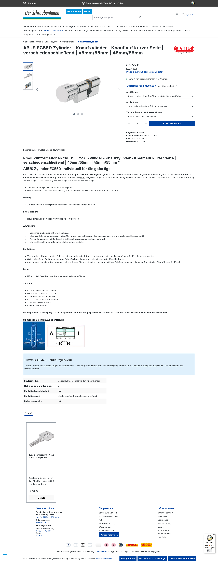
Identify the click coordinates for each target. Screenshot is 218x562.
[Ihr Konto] (177, 14)
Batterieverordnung (107, 523)
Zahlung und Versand (108, 513)
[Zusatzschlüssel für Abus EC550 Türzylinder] (41, 439)
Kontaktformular (42, 522)
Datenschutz (163, 520)
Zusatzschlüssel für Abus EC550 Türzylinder (41, 456)
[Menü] (213, 535)
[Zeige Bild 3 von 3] (82, 114)
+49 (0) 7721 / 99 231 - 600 (47, 517)
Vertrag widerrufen (109, 535)
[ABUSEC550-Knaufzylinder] (78, 89)
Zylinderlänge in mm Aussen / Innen (144, 112)
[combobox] (114, 17)
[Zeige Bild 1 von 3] (74, 114)
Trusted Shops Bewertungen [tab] (51, 150)
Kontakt (87, 11)
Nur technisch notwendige (152, 558)
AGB (100, 520)
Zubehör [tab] (28, 413)
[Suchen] (140, 17)
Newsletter (162, 537)
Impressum (162, 516)
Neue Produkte (74, 11)
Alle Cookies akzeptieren (182, 558)
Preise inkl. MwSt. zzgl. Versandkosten (144, 72)
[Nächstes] (119, 89)
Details (41, 498)
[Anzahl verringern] (129, 123)
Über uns (31, 3)
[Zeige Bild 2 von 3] (78, 114)
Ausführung (132, 92)
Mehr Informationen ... (105, 558)
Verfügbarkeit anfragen (142, 85)
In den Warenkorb (172, 123)
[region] (72, 89)
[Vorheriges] (37, 89)
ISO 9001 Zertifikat (165, 513)
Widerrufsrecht (105, 527)
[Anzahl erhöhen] (145, 123)
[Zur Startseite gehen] (42, 14)
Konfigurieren (128, 558)
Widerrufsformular (106, 530)
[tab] (29, 150)
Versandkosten (101, 551)
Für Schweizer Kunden (108, 516)
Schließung (132, 102)
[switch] (209, 550)
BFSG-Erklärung (164, 523)
